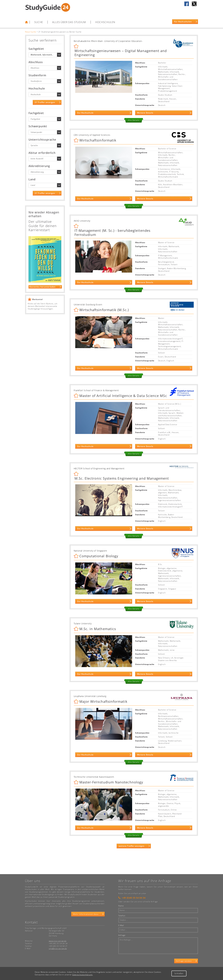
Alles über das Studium (69, 22)
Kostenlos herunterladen (42, 286)
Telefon (121, 915)
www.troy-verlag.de (58, 941)
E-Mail (121, 925)
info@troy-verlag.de (58, 948)
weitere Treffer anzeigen (132, 846)
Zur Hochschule (85, 112)
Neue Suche (30, 31)
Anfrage (121, 935)
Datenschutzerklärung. (82, 974)
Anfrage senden (184, 961)
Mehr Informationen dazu (85, 914)
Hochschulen (105, 22)
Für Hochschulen (183, 21)
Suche (38, 22)
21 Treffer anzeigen (45, 102)
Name (121, 906)
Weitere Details (145, 112)
